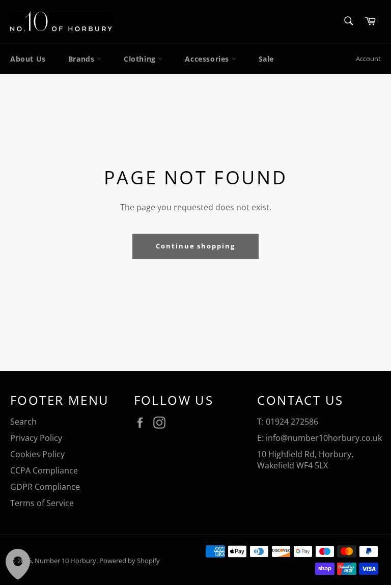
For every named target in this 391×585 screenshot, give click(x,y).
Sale (266, 59)
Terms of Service (42, 503)
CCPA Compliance (44, 470)
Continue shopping (195, 245)
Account (368, 58)
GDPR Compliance (45, 486)
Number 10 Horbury (65, 560)
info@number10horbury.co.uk (324, 437)
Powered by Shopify (129, 560)
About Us (28, 59)
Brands (82, 59)
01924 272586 (292, 421)
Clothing (141, 59)
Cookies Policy (37, 454)
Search (23, 421)
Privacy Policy (36, 437)
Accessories (208, 59)
